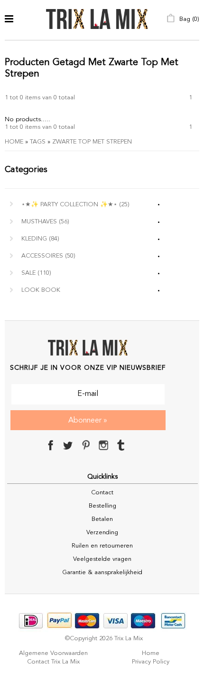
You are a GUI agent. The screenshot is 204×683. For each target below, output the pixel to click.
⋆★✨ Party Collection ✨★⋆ (75, 205)
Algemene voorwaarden (53, 653)
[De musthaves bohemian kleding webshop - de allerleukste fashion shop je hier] (97, 20)
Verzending (102, 532)
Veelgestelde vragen (102, 559)
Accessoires (48, 256)
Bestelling (102, 506)
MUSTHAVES (45, 222)
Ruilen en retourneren (102, 546)
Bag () (188, 19)
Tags (38, 142)
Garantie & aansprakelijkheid (102, 572)
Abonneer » (87, 420)
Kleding (40, 239)
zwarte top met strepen (92, 142)
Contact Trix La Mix (53, 662)
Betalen (102, 519)
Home (14, 142)
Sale (36, 273)
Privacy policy (150, 662)
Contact (102, 493)
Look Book (40, 290)
